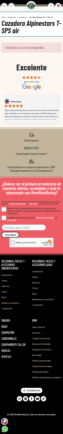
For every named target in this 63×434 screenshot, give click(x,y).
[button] (31, 390)
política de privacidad (44, 217)
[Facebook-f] (31, 398)
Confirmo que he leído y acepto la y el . (32, 218)
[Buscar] (11, 5)
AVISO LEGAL (33, 204)
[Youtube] (37, 398)
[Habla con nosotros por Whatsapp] (4, 429)
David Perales (16, 102)
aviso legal (11, 220)
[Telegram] (25, 398)
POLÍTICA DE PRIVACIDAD (17, 204)
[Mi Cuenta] (51, 5)
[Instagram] (19, 398)
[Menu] (4, 6)
